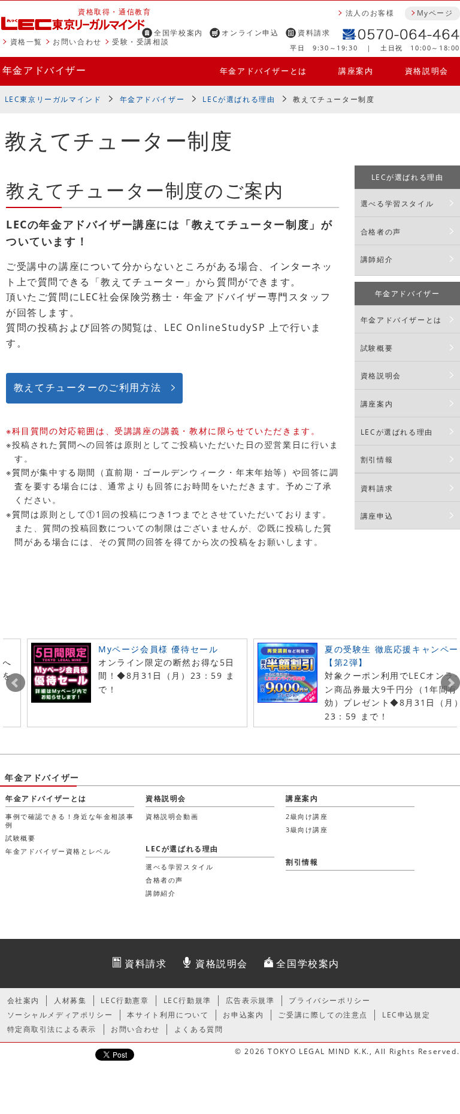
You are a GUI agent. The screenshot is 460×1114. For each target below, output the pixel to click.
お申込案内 (243, 1014)
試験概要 (377, 348)
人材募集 (70, 1000)
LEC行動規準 (187, 1000)
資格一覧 (26, 41)
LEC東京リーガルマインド (53, 99)
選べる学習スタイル (397, 203)
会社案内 (23, 1000)
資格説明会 (427, 70)
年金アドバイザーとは (263, 70)
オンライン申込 (250, 32)
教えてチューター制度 (333, 99)
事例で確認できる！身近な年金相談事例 (69, 820)
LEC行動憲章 (125, 1000)
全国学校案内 (178, 32)
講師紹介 (377, 259)
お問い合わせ (77, 41)
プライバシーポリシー (329, 1000)
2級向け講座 (307, 816)
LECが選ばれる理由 (238, 99)
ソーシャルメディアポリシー (60, 1014)
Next (450, 683)
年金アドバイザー (44, 70)
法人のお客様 (370, 12)
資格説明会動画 (172, 816)
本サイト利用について (167, 1014)
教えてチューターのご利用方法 (87, 387)
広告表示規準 (250, 1000)
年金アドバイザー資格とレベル (58, 851)
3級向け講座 (307, 829)
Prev (15, 683)
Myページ (435, 12)
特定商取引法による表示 (52, 1029)
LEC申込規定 (406, 1014)
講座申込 (377, 516)
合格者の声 (381, 232)
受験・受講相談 (140, 41)
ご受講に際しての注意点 (323, 1014)
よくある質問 (198, 1029)
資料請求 (314, 32)
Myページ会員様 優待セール (158, 649)
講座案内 (355, 70)
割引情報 (377, 459)
